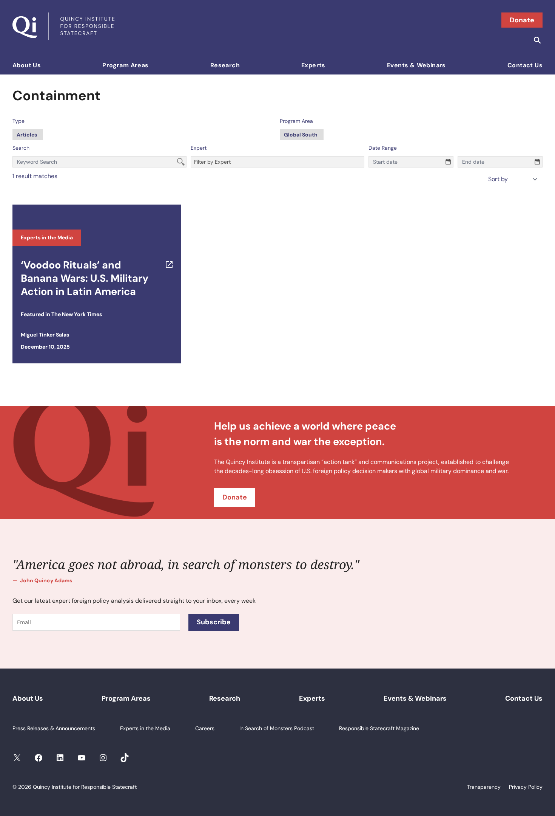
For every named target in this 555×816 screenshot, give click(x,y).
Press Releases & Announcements (53, 728)
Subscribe (214, 622)
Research (225, 65)
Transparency (484, 786)
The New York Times (76, 314)
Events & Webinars (416, 65)
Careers (204, 728)
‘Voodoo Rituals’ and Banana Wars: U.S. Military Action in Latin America (84, 278)
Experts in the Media (47, 237)
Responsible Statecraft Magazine (379, 728)
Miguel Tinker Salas (45, 334)
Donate (522, 20)
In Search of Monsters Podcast (276, 728)
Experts (313, 65)
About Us (26, 65)
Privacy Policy (526, 786)
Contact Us (525, 65)
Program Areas (125, 65)
